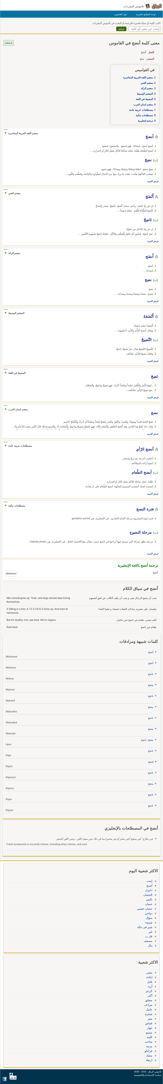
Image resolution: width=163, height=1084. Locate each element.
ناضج (150, 674)
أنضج (150, 652)
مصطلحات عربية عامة (141, 110)
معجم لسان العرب (143, 104)
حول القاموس (120, 14)
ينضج (150, 685)
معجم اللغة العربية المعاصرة (138, 77)
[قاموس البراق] (154, 6)
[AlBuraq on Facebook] (5, 1080)
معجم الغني (147, 83)
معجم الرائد (147, 88)
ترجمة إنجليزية (145, 120)
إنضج (150, 761)
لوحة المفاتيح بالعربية (146, 14)
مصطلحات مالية (144, 115)
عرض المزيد (153, 181)
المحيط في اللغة (144, 99)
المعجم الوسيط (145, 93)
